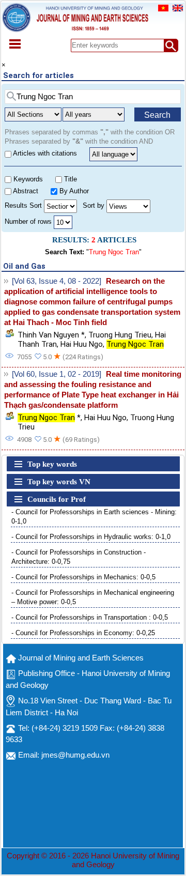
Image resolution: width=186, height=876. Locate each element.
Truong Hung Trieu (119, 335)
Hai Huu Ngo (81, 344)
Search (157, 115)
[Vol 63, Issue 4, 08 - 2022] (56, 281)
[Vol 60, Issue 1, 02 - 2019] (56, 374)
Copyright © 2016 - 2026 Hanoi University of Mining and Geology (93, 860)
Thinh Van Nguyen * (51, 335)
